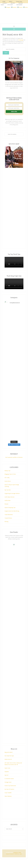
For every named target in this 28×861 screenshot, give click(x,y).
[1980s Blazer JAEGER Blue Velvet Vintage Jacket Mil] (14, 344)
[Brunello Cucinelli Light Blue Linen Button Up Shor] (14, 365)
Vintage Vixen (8, 782)
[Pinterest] (20, 7)
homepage (21, 40)
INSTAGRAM (19, 4)
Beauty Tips (7, 470)
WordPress (17, 853)
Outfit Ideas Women (9, 497)
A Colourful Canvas (9, 778)
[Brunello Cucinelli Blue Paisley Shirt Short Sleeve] (14, 399)
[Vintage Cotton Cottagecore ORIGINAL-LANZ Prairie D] (14, 389)
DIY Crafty (7, 477)
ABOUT (10, 1)
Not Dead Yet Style (9, 755)
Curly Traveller (8, 792)
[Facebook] (14, 7)
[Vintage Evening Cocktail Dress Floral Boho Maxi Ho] (14, 424)
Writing (6, 521)
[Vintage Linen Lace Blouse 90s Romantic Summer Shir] (14, 411)
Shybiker (7, 771)
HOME (3, 1)
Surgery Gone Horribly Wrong (12, 511)
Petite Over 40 (8, 759)
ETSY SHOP (10, 4)
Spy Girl (6, 775)
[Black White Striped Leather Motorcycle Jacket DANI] (14, 356)
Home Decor (8, 481)
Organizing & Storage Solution (12, 493)
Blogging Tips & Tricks (10, 474)
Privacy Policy (19, 1)
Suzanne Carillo (14, 14)
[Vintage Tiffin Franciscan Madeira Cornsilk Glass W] (14, 376)
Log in (21, 853)
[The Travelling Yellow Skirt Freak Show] (14, 544)
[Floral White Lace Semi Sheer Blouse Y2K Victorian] (14, 311)
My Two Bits (8, 490)
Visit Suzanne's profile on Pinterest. (14, 457)
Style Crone (7, 768)
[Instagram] (8, 7)
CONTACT (4, 3)
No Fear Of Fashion (9, 789)
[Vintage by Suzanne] (14, 167)
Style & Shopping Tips (10, 507)
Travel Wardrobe (9, 514)
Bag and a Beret (8, 752)
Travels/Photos (8, 518)
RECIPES (13, 3)
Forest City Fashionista (10, 785)
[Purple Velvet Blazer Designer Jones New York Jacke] (14, 333)
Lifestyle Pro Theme (17, 852)
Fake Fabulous (8, 796)
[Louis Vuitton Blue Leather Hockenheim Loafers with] (14, 435)
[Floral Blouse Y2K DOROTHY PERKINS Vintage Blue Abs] (14, 322)
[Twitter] (25, 7)
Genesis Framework (10, 853)
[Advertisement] (15, 567)
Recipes (6, 504)
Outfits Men (7, 500)
